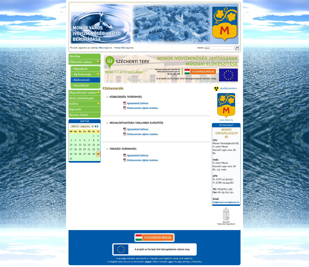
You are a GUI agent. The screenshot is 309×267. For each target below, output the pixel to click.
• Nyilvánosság (81, 74)
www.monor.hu (226, 120)
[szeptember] (98, 126)
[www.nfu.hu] (226, 216)
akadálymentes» (228, 88)
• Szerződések (80, 85)
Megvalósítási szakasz (83, 92)
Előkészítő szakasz (80, 62)
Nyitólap (74, 56)
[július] (95, 126)
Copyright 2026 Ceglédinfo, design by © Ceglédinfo (171, 258)
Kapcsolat (75, 109)
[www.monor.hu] (226, 105)
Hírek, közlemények (81, 98)
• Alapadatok (79, 68)
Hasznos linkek (78, 115)
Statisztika (196, 262)
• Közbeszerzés (81, 80)
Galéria (73, 103)
